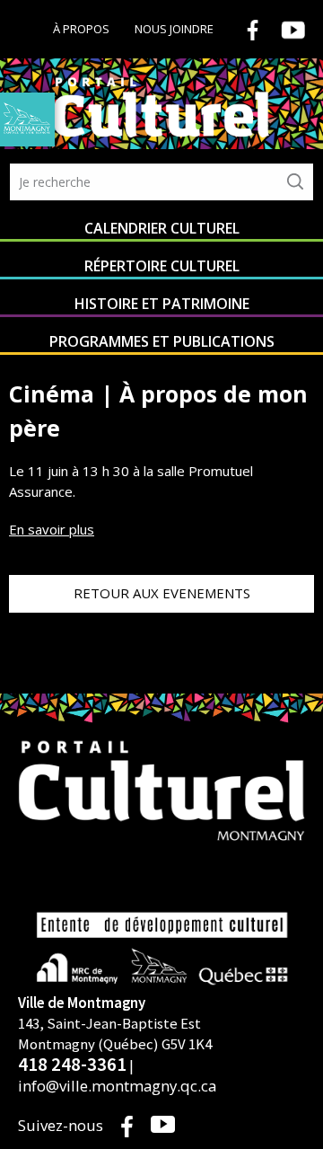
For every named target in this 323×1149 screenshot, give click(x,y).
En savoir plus (51, 529)
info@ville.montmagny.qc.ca (117, 1085)
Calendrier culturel (162, 228)
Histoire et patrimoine (161, 303)
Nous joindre (174, 29)
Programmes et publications (162, 341)
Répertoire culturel (162, 266)
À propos (81, 29)
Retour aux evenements (162, 593)
